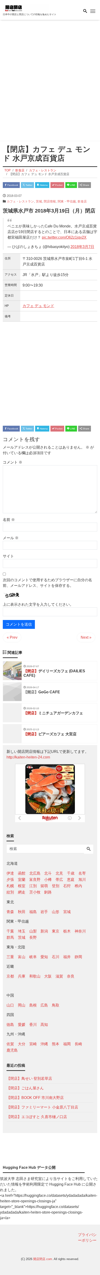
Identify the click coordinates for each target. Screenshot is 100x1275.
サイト (8, 556)
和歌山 (34, 976)
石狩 (67, 886)
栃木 (67, 931)
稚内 (78, 886)
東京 (55, 931)
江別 (33, 886)
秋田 (21, 912)
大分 (21, 1044)
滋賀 (59, 976)
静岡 (78, 957)
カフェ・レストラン (20, 201)
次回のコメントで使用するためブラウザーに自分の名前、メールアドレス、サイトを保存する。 (47, 583)
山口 (10, 1005)
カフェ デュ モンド (38, 306)
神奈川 (80, 931)
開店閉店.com (42, 1259)
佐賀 (10, 1044)
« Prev (12, 637)
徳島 (10, 1025)
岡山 (21, 1005)
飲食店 (82, 201)
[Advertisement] (50, 81)
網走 (21, 892)
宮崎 (33, 1044)
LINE (72, 185)
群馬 (10, 937)
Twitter (28, 185)
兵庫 (21, 976)
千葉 (10, 931)
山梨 (33, 931)
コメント (12, 462)
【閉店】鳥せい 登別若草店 (29, 1078)
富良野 (34, 880)
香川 (33, 1025)
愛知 (44, 957)
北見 (59, 873)
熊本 (55, 1044)
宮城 (67, 912)
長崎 (78, 1044)
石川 (55, 957)
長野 (33, 937)
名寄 (82, 873)
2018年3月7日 (82, 247)
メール (11, 538)
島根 (33, 1005)
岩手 (44, 912)
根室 (21, 886)
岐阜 (33, 957)
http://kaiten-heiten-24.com (28, 757)
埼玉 (21, 931)
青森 (10, 912)
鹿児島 (12, 1050)
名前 (9, 520)
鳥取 (55, 1005)
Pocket (58, 185)
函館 (21, 873)
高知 (44, 1025)
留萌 (44, 886)
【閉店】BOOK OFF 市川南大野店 (35, 1098)
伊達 (10, 873)
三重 (10, 957)
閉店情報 (50, 201)
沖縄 (44, 1044)
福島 (33, 912)
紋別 (10, 892)
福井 (67, 957)
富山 (21, 957)
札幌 (10, 886)
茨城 (39, 201)
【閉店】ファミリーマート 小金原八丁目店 (42, 1107)
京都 (10, 976)
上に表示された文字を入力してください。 (38, 604)
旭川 (82, 880)
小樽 (48, 880)
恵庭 (70, 880)
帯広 (59, 880)
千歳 (70, 873)
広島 (44, 1005)
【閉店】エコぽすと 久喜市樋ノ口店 (37, 1117)
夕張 (10, 880)
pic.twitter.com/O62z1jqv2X (64, 237)
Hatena (43, 185)
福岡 (67, 1044)
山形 (55, 912)
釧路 (48, 892)
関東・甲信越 (67, 201)
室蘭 (21, 880)
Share (85, 185)
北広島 (34, 873)
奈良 (70, 976)
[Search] (88, 849)
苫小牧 (34, 892)
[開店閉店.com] (26, 8)
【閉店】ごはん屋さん (25, 1088)
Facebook (12, 185)
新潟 (44, 931)
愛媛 (21, 1025)
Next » (86, 637)
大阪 (48, 976)
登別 (55, 886)
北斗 (48, 873)
